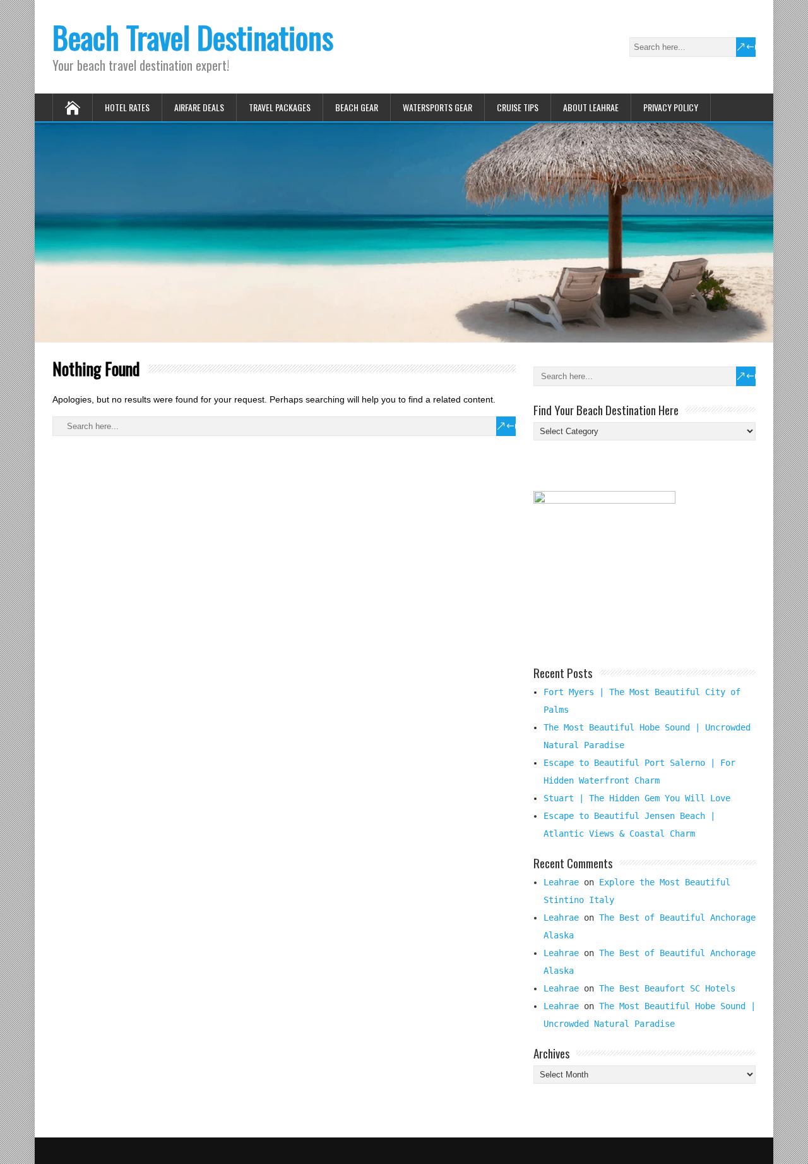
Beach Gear (356, 107)
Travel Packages (280, 107)
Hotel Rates (127, 107)
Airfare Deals (199, 107)
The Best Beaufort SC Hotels (667, 988)
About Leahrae (591, 107)
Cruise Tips (517, 107)
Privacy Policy (670, 107)
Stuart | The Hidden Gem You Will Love (637, 798)
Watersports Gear (437, 107)
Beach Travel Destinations (192, 37)
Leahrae (561, 882)
